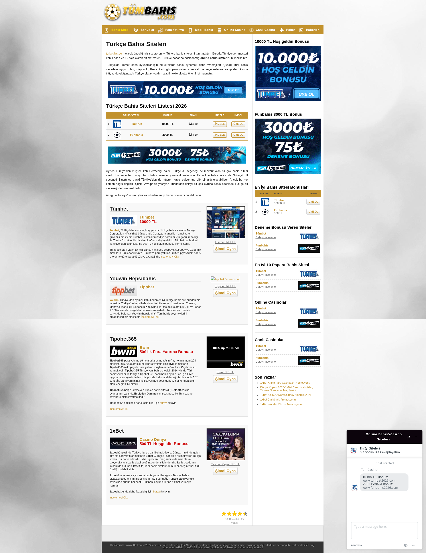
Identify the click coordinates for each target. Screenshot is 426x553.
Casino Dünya (153, 439)
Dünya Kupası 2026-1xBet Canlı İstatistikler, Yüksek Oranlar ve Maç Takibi (286, 389)
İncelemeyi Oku (169, 256)
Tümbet (147, 217)
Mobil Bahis (204, 29)
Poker (290, 29)
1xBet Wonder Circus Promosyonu (281, 404)
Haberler (312, 29)
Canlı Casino (265, 29)
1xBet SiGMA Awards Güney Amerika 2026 (286, 395)
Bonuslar (147, 29)
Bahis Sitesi (120, 29)
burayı (163, 402)
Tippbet (147, 287)
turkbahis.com (115, 53)
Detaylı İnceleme (266, 237)
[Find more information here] (384, 489)
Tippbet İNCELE (225, 286)
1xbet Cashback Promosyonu (278, 399)
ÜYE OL (238, 123)
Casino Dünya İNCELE (225, 464)
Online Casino (235, 29)
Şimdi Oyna (225, 249)
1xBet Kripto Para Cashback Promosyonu (285, 382)
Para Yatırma (174, 29)
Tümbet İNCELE (225, 242)
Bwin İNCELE (225, 372)
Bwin (144, 347)
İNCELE (220, 123)
